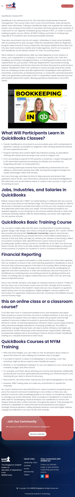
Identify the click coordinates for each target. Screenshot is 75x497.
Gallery (26, 475)
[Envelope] (47, 476)
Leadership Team (30, 462)
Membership (29, 472)
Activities (27, 465)
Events (26, 469)
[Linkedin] (42, 476)
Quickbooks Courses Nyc (38, 233)
